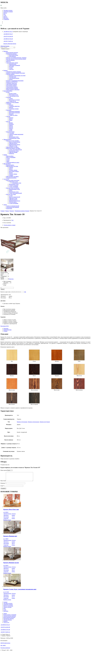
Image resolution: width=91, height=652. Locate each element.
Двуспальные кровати (11, 84)
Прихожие (8, 110)
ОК (25, 291)
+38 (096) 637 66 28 (8, 38)
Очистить (11, 278)
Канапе (11, 172)
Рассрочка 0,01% (5, 326)
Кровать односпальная (33, 421)
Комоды (11, 107)
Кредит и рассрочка (8, 605)
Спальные (8, 103)
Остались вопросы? (5, 647)
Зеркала (11, 135)
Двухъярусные (12, 76)
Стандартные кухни (14, 96)
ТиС (12, 220)
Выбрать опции (7, 519)
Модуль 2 (8, 61)
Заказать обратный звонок (9, 43)
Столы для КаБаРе (13, 186)
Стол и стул (6, 179)
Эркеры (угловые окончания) (16, 134)
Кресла (11, 119)
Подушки (11, 66)
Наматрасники (12, 64)
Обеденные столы (13, 181)
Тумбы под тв (12, 101)
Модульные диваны (14, 171)
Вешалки (11, 113)
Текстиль (11, 69)
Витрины (11, 124)
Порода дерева (4, 272)
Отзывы (5, 331)
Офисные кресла (13, 143)
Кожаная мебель (10, 165)
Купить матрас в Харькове (9, 614)
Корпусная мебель (7, 90)
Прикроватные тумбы (14, 138)
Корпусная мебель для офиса (13, 148)
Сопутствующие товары (12, 62)
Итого (4, 284)
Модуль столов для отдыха (12, 180)
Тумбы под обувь (13, 115)
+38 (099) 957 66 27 (8, 31)
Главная (2, 210)
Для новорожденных (14, 78)
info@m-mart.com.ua (5, 643)
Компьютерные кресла (14, 144)
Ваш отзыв (3, 480)
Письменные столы (14, 151)
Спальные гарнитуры (11, 83)
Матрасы (5, 51)
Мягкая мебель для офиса (12, 147)
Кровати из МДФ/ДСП (11, 82)
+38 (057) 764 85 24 (8, 41)
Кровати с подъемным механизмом (14, 80)
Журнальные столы (13, 136)
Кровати (5, 70)
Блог (4, 14)
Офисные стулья (13, 145)
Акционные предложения (12, 207)
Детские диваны (13, 174)
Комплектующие (10, 131)
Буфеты (11, 125)
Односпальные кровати (12, 87)
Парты (10, 120)
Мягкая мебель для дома (12, 166)
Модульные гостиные (14, 99)
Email (2, 485)
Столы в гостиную (13, 185)
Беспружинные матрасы (12, 52)
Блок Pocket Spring (13, 55)
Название (3, 483)
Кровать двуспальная (22, 421)
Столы (7, 159)
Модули (8, 121)
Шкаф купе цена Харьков (12, 102)
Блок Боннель (12, 56)
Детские (8, 116)
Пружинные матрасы (11, 53)
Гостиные (8, 97)
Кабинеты (11, 153)
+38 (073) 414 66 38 (8, 36)
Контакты (5, 18)
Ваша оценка (4, 470)
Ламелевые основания (14, 65)
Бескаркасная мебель (11, 177)
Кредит (5, 12)
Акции (5, 204)
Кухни (7, 92)
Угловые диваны (13, 170)
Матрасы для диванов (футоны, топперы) (16, 57)
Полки (10, 130)
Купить (2, 289)
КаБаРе (5, 154)
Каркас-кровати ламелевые (12, 89)
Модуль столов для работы (12, 188)
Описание (5, 328)
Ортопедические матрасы (9, 616)
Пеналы (11, 126)
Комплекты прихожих (14, 111)
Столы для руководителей (15, 149)
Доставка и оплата (7, 10)
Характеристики (7, 329)
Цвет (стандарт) (7, 281)
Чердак (11, 79)
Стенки (11, 98)
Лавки (7, 161)
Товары (7, 210)
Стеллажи (11, 133)
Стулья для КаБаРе (13, 203)
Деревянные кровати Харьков (13, 71)
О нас (4, 15)
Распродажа (9, 208)
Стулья (8, 158)
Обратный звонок (5, 46)
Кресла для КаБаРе (10, 157)
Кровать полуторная (45, 421)
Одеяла (11, 67)
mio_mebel (3, 645)
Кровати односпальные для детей (17, 75)
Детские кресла (13, 202)
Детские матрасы (10, 60)
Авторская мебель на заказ (12, 162)
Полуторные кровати (11, 85)
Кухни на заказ (12, 93)
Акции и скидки (7, 607)
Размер (2, 277)
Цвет (2, 275)
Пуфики (11, 175)
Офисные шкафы (13, 152)
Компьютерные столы (14, 189)
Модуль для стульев (11, 194)
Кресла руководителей (14, 142)
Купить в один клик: (6, 291)
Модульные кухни (13, 94)
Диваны (11, 167)
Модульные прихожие (14, 112)
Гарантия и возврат (8, 11)
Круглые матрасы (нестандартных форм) (16, 59)
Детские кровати (10, 74)
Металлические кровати (12, 88)
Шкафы (11, 122)
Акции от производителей (12, 205)
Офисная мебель (7, 139)
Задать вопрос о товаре (9, 225)
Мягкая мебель (9, 156)
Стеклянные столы (16, 182)
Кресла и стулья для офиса (12, 140)
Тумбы (10, 129)
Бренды (5, 16)
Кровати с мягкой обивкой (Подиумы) (15, 73)
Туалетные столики (14, 108)
